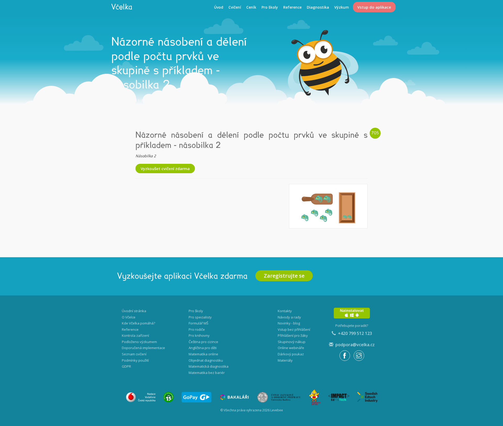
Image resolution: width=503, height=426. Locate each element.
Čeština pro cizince (203, 341)
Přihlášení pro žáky (293, 335)
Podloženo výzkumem (139, 341)
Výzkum (341, 7)
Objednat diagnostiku (206, 360)
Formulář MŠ (198, 323)
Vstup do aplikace (374, 7)
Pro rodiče (197, 329)
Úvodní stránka (134, 311)
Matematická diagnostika (208, 366)
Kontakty (285, 311)
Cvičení (234, 7)
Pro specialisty (200, 317)
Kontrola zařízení (135, 335)
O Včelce (128, 317)
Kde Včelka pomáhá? (138, 323)
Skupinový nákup (291, 341)
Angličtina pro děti (203, 347)
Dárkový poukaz (291, 354)
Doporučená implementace (143, 347)
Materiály (285, 360)
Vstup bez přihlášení (294, 329)
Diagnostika (318, 7)
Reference (292, 7)
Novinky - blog (289, 323)
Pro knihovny (199, 335)
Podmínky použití (135, 360)
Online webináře (291, 347)
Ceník (251, 7)
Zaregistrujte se (284, 275)
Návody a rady (289, 317)
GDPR (126, 366)
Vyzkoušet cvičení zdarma (165, 168)
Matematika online (203, 354)
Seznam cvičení (134, 354)
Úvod (218, 7)
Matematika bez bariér (207, 372)
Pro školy (269, 7)
